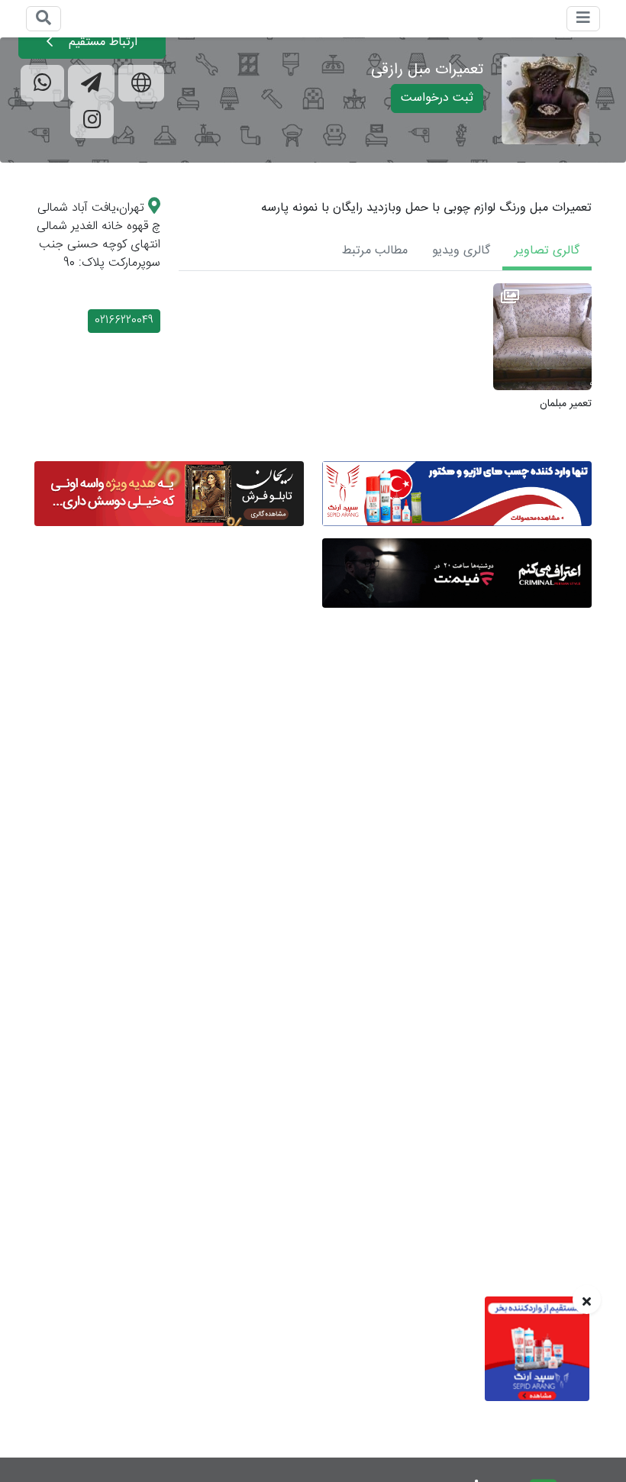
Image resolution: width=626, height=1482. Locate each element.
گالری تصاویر (547, 251)
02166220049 (124, 321)
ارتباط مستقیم (101, 42)
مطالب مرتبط (375, 251)
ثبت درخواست (437, 98)
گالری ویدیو (461, 251)
